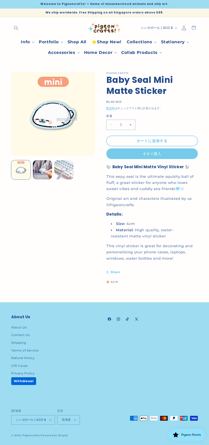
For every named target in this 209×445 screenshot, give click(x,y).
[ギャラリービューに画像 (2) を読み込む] (42, 170)
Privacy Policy (22, 373)
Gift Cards (19, 366)
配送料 (110, 108)
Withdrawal (24, 381)
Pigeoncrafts (31, 435)
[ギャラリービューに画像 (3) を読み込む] (64, 170)
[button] (16, 28)
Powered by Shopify (54, 435)
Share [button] (115, 272)
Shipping (18, 343)
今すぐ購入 (152, 154)
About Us (19, 327)
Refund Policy (22, 358)
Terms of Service (25, 350)
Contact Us (20, 335)
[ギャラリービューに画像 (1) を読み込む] (21, 170)
